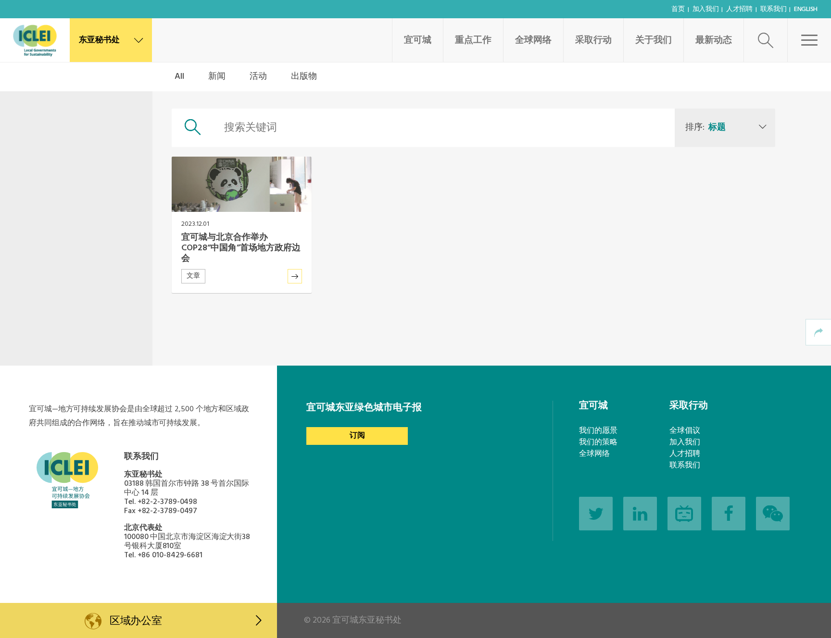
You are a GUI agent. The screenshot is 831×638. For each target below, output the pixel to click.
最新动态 (713, 40)
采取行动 (593, 40)
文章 (193, 276)
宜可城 (417, 40)
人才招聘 (739, 9)
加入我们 (705, 9)
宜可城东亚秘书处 (367, 620)
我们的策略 (598, 442)
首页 (677, 9)
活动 (258, 77)
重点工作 (473, 40)
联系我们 (773, 9)
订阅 (357, 435)
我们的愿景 (598, 431)
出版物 (304, 77)
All (179, 77)
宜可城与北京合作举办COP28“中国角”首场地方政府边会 (241, 248)
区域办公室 (136, 621)
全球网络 (533, 40)
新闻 (217, 77)
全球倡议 (684, 431)
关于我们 (653, 40)
